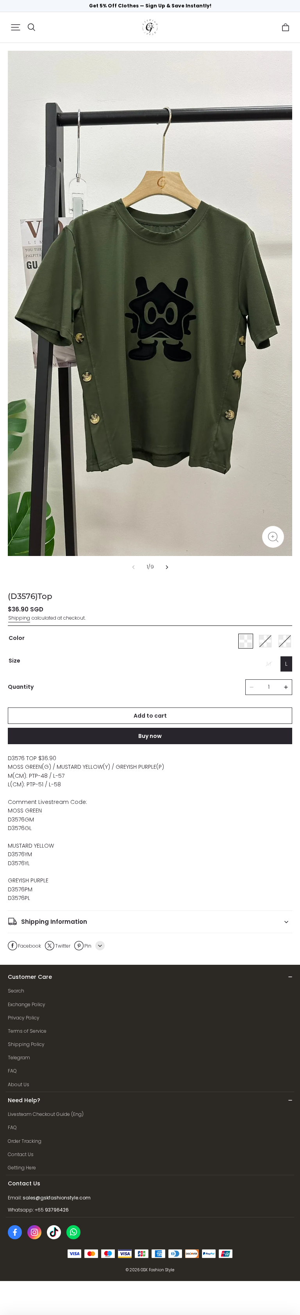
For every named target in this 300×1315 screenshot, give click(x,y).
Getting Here (22, 1167)
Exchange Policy (26, 1004)
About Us (18, 1084)
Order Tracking (24, 1141)
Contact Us (21, 1154)
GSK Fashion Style (157, 1270)
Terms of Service (27, 1031)
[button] (15, 27)
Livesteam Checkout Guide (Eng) (46, 1114)
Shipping (19, 618)
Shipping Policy (26, 1044)
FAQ (12, 1070)
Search (16, 990)
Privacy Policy (23, 1017)
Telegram (19, 1057)
